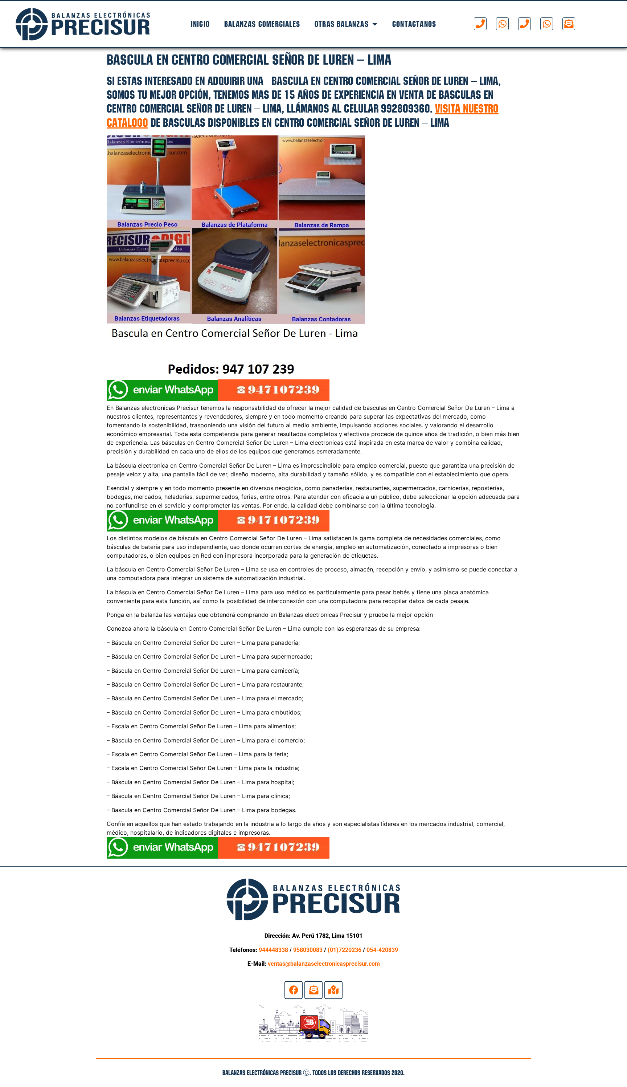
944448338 (273, 949)
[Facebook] (293, 990)
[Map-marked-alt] (333, 990)
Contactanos (414, 24)
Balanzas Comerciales (262, 24)
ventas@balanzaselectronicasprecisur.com (324, 963)
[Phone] (480, 23)
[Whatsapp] (502, 23)
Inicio (200, 24)
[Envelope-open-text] (568, 23)
